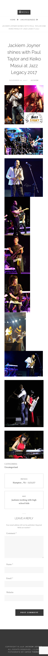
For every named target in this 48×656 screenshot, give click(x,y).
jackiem (35, 80)
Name (9, 564)
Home (13, 20)
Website (9, 592)
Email (9, 578)
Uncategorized (27, 20)
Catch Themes (32, 652)
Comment (11, 533)
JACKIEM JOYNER (24, 4)
